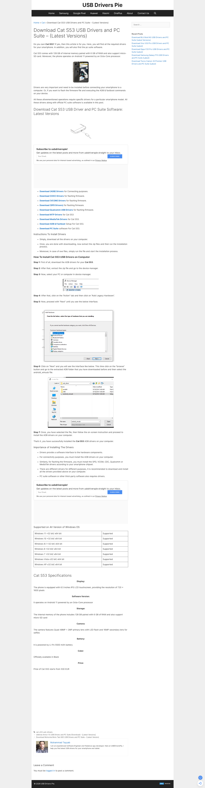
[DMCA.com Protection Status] (165, 784)
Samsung (63, 13)
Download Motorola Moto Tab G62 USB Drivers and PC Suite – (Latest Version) (67, 737)
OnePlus (118, 13)
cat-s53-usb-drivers (44, 732)
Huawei (94, 13)
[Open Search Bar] (155, 13)
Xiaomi (105, 13)
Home (51, 13)
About (130, 13)
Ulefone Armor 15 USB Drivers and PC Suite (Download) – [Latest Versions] (66, 735)
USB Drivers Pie (102, 5)
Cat (43, 22)
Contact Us (143, 13)
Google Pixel (79, 13)
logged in (50, 770)
